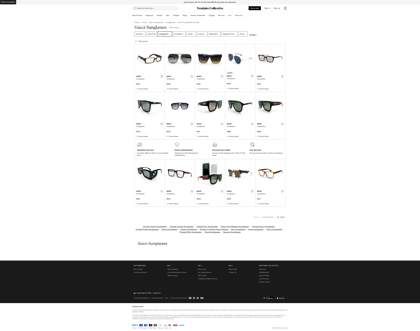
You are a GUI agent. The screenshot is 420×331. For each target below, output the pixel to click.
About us (262, 269)
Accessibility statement (141, 298)
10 (278, 217)
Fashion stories (264, 282)
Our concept (138, 269)
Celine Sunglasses (169, 229)
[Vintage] (216, 15)
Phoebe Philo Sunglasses (190, 232)
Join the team (264, 279)
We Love (221, 15)
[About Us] (244, 15)
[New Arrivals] (144, 15)
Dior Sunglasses (238, 229)
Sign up (277, 8)
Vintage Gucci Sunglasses (263, 226)
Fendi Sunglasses (255, 229)
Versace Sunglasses (232, 232)
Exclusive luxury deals (221, 150)
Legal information (157, 298)
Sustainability (264, 272)
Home (137, 22)
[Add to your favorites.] (161, 76)
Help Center (233, 269)
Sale (230, 15)
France (134, 328)
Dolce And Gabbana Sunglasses (235, 226)
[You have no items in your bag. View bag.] (285, 8)
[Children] (181, 15)
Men (167, 15)
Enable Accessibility (8, 2)
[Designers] (155, 15)
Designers (149, 15)
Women (160, 15)
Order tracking (172, 269)
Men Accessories (156, 22)
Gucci (144, 22)
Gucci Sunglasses (274, 229)
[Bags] (188, 15)
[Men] (171, 15)
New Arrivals (137, 15)
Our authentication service (177, 272)
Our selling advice (204, 272)
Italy (170, 328)
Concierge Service (140, 272)
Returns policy (172, 275)
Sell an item (254, 8)
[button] (285, 8)
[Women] (164, 15)
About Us (238, 15)
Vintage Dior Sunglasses (207, 226)
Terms (167, 298)
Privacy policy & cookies (178, 298)
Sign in (267, 8)
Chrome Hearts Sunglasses (155, 226)
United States (152, 328)
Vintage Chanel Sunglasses (182, 226)
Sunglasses (170, 22)
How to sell (202, 269)
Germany (160, 328)
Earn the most (255, 150)
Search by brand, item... (145, 8)
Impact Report (264, 275)
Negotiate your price (145, 150)
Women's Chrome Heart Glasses (214, 229)
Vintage (211, 15)
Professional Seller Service (207, 279)
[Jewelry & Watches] (207, 15)
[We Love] (226, 15)
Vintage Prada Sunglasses (147, 229)
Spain (166, 328)
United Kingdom (142, 328)
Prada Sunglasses (212, 232)
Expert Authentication (184, 150)
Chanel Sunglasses (188, 229)
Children (176, 15)
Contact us (232, 272)
